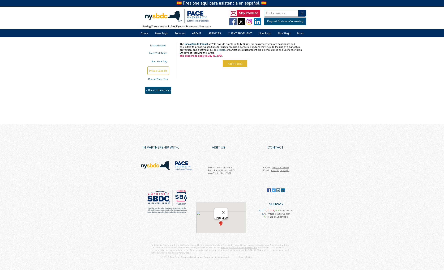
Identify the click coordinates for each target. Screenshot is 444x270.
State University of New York (218, 245)
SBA (182, 245)
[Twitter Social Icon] (274, 190)
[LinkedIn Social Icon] (257, 21)
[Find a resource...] (302, 13)
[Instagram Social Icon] (278, 190)
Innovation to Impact (196, 43)
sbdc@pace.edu (280, 170)
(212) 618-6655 (280, 167)
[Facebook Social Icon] (233, 21)
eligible (221, 49)
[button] (248, 13)
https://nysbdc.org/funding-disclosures (239, 247)
